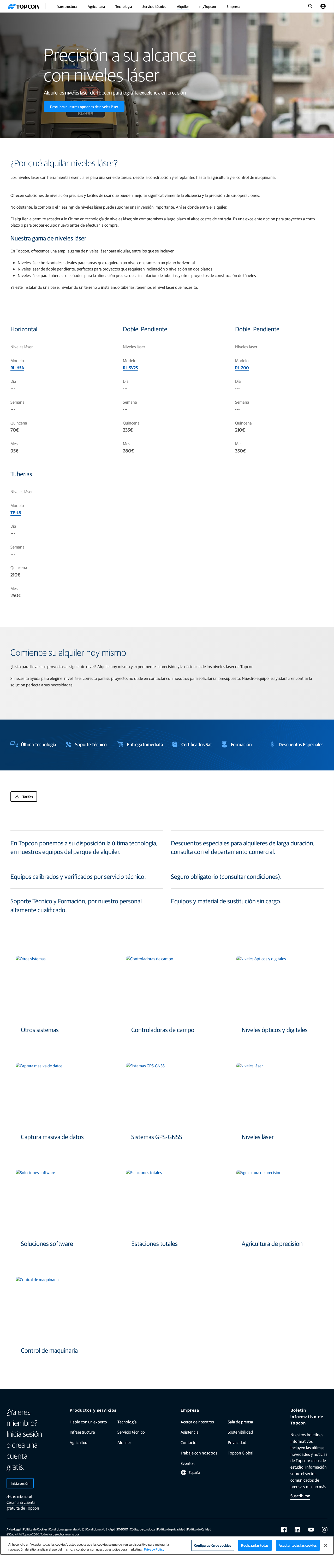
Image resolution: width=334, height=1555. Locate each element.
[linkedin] (297, 1530)
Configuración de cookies (212, 1545)
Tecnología (123, 6)
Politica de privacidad (171, 1529)
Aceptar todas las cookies (298, 1545)
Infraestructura (65, 6)
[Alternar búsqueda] (310, 6)
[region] (167, 1545)
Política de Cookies (35, 1529)
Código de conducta (142, 1529)
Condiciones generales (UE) (66, 1529)
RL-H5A (17, 367)
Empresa (233, 6)
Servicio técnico (154, 6)
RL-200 (242, 367)
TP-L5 (15, 512)
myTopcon (207, 6)
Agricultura (96, 6)
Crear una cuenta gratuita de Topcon (23, 1505)
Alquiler (183, 6)
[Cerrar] (325, 1545)
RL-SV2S (130, 367)
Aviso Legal (14, 1529)
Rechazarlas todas (255, 1545)
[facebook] (284, 1530)
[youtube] (311, 1530)
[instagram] (324, 1530)
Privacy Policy (154, 1549)
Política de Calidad (199, 1529)
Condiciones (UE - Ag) (100, 1529)
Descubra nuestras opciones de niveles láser (84, 106)
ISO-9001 (122, 1529)
